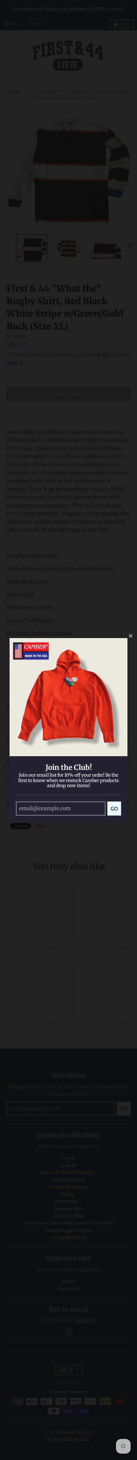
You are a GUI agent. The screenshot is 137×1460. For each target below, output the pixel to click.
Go (114, 809)
